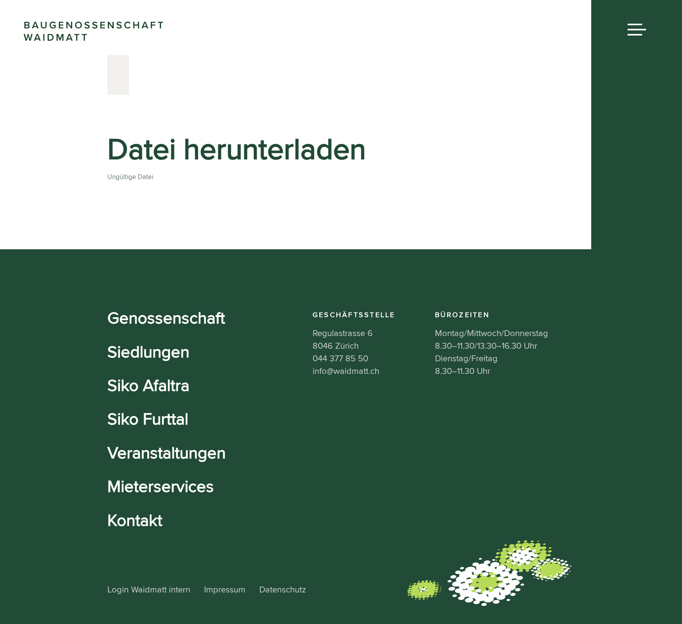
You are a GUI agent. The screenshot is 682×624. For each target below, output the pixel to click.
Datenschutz (282, 590)
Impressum (224, 590)
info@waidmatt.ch (346, 371)
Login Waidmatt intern (148, 590)
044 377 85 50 (340, 358)
